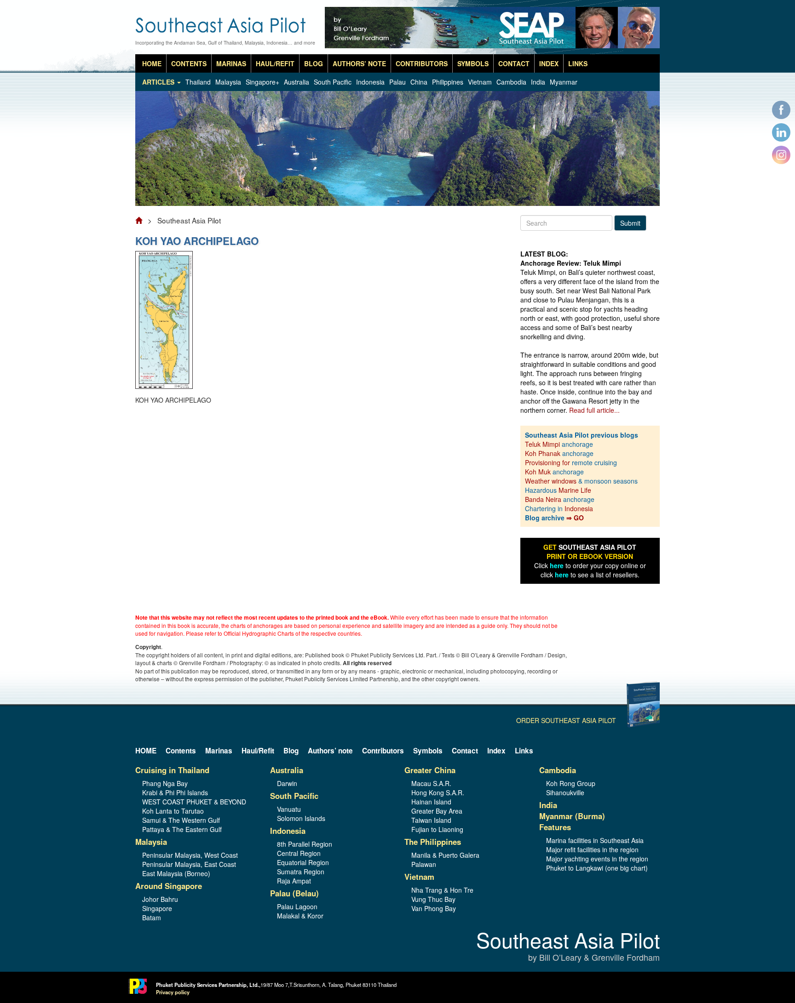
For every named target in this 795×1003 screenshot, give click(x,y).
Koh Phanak (542, 453)
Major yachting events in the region (597, 858)
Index (549, 63)
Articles (159, 81)
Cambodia (511, 81)
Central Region (299, 853)
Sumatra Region (300, 871)
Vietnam (480, 81)
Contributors (422, 63)
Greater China (429, 769)
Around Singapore (168, 885)
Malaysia (228, 81)
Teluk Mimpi (542, 444)
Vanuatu (289, 809)
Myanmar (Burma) (572, 815)
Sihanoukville (565, 792)
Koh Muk (538, 471)
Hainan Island (431, 801)
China (418, 81)
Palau (397, 81)
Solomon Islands (301, 818)
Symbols (473, 63)
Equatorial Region (303, 862)
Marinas (231, 63)
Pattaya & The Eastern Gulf (182, 829)
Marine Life (575, 490)
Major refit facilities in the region (592, 849)
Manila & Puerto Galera (445, 855)
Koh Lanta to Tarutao (173, 810)
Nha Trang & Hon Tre (442, 890)
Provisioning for (548, 462)
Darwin (287, 783)
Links (578, 63)
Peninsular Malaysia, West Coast (190, 855)
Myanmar (563, 81)
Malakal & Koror (300, 915)
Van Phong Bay (433, 908)
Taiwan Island (431, 820)
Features (555, 826)
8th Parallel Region (304, 844)
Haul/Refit (275, 63)
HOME (151, 63)
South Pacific (332, 81)
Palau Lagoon (297, 906)
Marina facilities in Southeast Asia (595, 840)
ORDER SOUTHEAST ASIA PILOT (566, 720)
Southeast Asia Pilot (568, 947)
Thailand (198, 81)
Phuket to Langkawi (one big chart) (597, 867)
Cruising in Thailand (172, 769)
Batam (151, 917)
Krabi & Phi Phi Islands (175, 792)
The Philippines (432, 841)
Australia (296, 81)
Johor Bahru (160, 899)
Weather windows (551, 480)
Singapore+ (262, 81)
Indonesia (370, 81)
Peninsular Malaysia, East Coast (189, 864)
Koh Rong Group (570, 783)
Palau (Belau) (294, 893)
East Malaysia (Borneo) (176, 873)
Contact (514, 63)
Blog (313, 63)
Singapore (157, 908)
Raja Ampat (294, 880)
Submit (630, 223)
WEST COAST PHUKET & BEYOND (194, 801)
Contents (189, 63)
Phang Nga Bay (165, 783)
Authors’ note (359, 63)
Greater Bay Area (436, 810)
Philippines (447, 81)
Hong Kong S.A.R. (437, 792)
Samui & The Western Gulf (181, 820)
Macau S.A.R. (431, 783)
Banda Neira (543, 499)
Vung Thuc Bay (433, 899)
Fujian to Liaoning (437, 829)
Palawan (423, 864)
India (538, 81)
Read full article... (594, 410)
